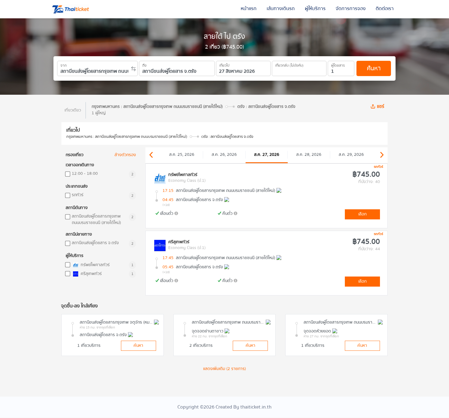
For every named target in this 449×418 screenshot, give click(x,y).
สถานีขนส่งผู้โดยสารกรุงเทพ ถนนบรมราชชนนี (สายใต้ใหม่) (96, 219)
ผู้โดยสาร (338, 64)
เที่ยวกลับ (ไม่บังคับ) (289, 64)
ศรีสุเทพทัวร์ (90, 273)
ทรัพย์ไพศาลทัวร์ (94, 265)
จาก (63, 64)
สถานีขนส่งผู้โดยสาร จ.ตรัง (95, 243)
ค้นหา (374, 68)
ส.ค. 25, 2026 (181, 154)
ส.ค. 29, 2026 (351, 154)
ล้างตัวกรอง (125, 155)
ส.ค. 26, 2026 (224, 154)
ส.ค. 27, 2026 (266, 154)
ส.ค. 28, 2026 (308, 154)
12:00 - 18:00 (85, 173)
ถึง (144, 64)
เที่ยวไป (224, 64)
